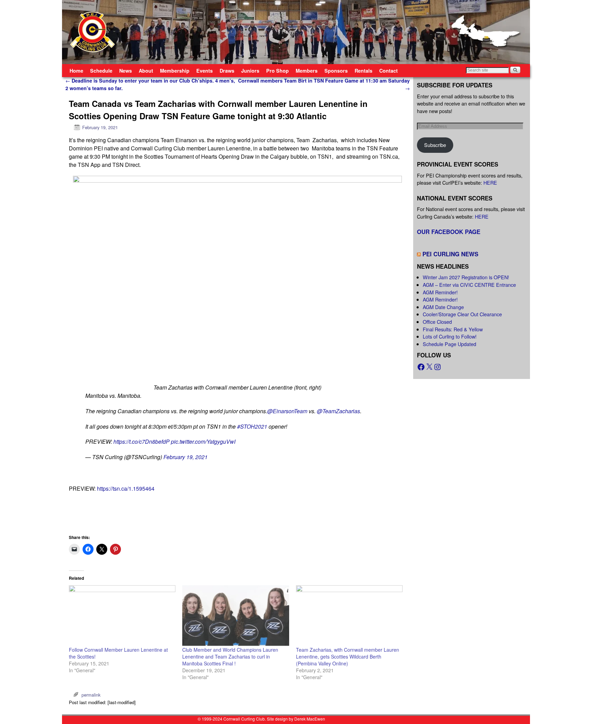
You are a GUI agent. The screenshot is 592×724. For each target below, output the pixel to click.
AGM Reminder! (440, 292)
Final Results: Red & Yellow (453, 329)
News (125, 70)
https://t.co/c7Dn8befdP (141, 441)
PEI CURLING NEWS (450, 254)
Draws (227, 70)
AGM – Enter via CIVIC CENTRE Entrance (469, 284)
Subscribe (435, 144)
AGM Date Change (443, 306)
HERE (490, 182)
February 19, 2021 (185, 457)
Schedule (101, 70)
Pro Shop (277, 70)
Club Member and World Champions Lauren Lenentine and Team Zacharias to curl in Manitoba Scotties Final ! (230, 656)
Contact (388, 70)
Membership (174, 70)
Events (204, 70)
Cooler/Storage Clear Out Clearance (462, 314)
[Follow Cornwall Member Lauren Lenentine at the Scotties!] (122, 615)
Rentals (363, 70)
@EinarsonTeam (287, 411)
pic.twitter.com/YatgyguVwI (203, 441)
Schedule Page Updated (449, 343)
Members (307, 70)
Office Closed (437, 321)
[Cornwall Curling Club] (296, 32)
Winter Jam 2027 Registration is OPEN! (466, 277)
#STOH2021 (252, 426)
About (146, 70)
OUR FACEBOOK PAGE (448, 232)
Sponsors (336, 70)
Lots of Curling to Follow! (450, 336)
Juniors (250, 70)
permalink (91, 694)
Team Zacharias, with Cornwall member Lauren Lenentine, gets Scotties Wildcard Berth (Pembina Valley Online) (347, 656)
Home (76, 70)
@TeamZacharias (338, 411)
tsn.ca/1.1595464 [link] (126, 488)
